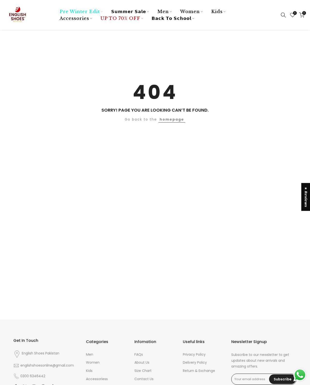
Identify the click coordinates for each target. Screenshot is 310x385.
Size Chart (143, 371)
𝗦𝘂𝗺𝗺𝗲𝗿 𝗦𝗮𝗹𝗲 (128, 11)
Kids (217, 11)
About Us (141, 362)
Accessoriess (97, 379)
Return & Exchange (199, 371)
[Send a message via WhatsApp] (300, 375)
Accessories (74, 18)
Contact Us (144, 379)
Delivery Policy (195, 362)
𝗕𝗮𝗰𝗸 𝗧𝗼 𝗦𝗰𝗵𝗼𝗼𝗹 (171, 18)
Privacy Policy (194, 354)
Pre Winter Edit (80, 11)
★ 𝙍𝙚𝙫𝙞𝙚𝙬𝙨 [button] (305, 197)
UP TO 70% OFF (120, 18)
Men (163, 11)
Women (190, 11)
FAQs (138, 354)
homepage (172, 119)
